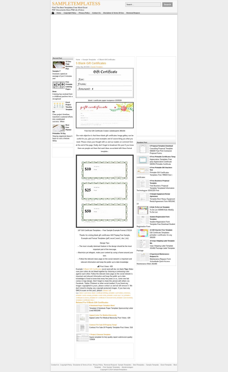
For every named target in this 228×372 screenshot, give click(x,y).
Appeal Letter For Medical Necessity (103, 315)
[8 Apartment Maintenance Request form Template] (143, 260)
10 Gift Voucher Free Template (161, 230)
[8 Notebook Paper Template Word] (82, 312)
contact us (106, 290)
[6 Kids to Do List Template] (143, 214)
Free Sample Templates (111, 367)
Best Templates (138, 365)
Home (59, 13)
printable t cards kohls (99, 295)
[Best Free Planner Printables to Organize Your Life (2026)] (59, 131)
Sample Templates (89, 60)
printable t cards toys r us (115, 295)
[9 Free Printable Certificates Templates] (142, 163)
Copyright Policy (70, 13)
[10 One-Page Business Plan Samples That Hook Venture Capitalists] (59, 67)
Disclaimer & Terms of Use (113, 13)
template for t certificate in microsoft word (103, 297)
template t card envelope (124, 297)
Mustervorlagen (127, 367)
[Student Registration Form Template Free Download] (143, 223)
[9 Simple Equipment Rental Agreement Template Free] (143, 200)
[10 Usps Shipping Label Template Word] (143, 247)
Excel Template (166, 365)
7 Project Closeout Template (99, 334)
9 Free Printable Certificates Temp (162, 157)
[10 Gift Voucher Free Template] (143, 236)
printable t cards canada (83, 295)
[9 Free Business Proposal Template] (143, 187)
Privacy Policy (84, 13)
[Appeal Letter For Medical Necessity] (82, 322)
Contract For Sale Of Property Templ (103, 325)
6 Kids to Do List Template (160, 207)
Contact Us (96, 13)
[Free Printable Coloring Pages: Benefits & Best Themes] (59, 88)
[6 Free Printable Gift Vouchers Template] (143, 172)
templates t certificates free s (85, 300)
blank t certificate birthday (100, 293)
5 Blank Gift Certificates (92, 269)
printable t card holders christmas (119, 293)
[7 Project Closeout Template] (82, 340)
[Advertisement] (114, 35)
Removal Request (133, 13)
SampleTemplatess (76, 3)
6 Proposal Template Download (161, 146)
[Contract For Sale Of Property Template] (82, 331)
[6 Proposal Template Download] (143, 152)
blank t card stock (85, 293)
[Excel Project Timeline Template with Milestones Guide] (59, 108)
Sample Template (152, 365)
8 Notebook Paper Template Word (101, 306)
